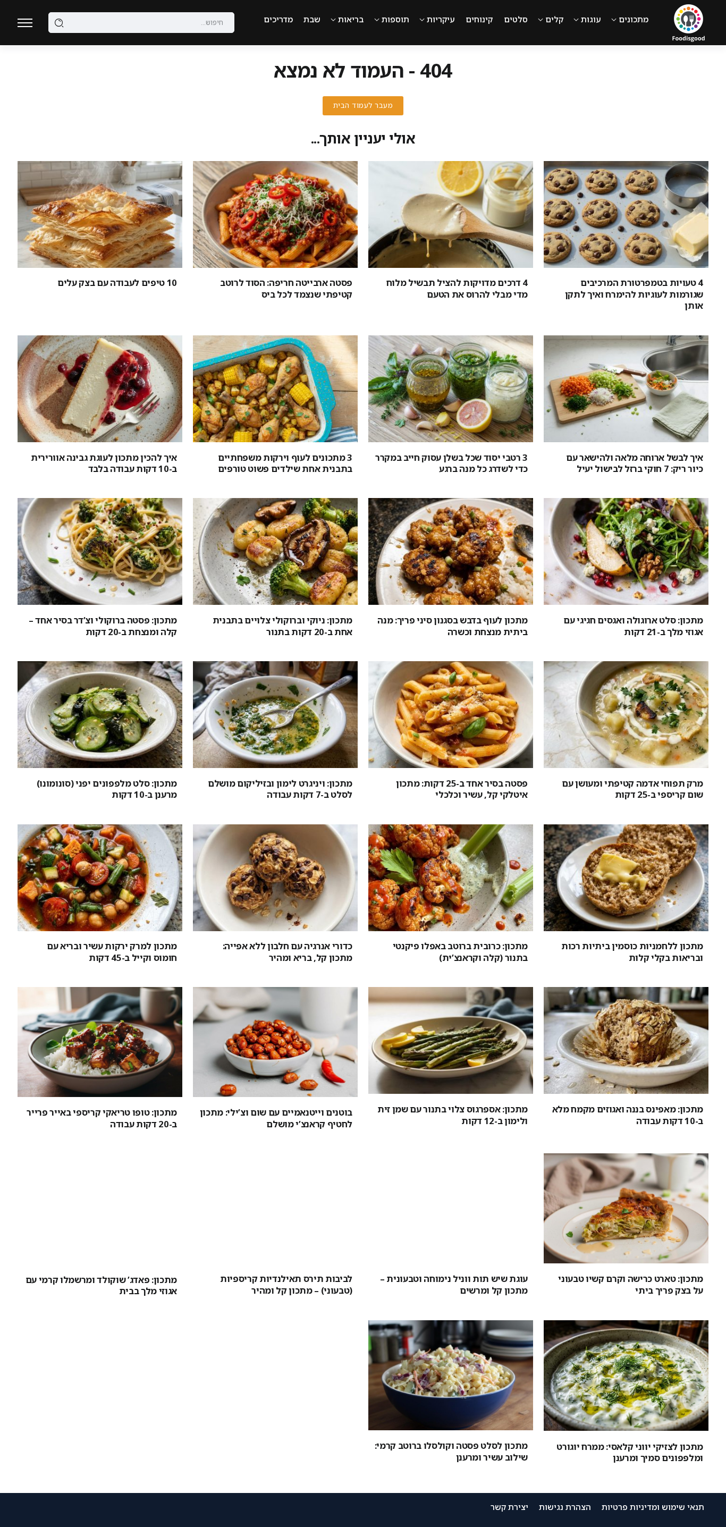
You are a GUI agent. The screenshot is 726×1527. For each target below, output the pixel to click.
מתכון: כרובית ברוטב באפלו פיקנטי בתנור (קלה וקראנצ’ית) (460, 951)
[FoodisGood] (688, 21)
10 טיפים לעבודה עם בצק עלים (117, 282)
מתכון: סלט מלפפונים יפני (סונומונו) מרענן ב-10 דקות (107, 788)
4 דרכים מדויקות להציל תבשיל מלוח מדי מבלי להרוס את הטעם (457, 288)
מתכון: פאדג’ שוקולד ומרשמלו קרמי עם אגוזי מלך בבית (101, 1285)
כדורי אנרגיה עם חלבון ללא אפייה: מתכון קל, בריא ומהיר (287, 951)
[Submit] (59, 22)
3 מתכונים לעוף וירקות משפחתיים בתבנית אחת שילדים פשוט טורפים (285, 463)
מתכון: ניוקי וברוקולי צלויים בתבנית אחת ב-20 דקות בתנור (282, 625)
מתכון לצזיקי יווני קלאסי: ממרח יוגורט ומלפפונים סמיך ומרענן (629, 1452)
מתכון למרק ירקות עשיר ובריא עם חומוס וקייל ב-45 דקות (112, 951)
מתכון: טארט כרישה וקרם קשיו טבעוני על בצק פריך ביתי (630, 1284)
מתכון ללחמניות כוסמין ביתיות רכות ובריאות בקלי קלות (632, 951)
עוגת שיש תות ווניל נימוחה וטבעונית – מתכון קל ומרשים (454, 1284)
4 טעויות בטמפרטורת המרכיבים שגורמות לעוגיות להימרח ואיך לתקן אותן (634, 293)
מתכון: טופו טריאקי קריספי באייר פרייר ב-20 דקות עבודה (102, 1117)
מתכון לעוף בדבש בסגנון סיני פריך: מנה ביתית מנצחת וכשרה (452, 625)
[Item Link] (626, 214)
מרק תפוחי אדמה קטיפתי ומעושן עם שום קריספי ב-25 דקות (632, 788)
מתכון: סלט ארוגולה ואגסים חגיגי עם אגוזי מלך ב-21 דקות (633, 625)
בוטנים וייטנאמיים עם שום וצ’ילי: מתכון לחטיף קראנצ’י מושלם (276, 1117)
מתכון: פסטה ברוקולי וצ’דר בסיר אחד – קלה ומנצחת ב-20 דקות (103, 625)
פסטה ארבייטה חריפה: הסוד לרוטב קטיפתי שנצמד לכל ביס (286, 288)
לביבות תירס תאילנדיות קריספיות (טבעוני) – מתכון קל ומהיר (286, 1284)
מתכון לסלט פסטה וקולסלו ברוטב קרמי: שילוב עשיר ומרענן (451, 1451)
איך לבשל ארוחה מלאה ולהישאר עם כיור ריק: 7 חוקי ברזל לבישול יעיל (634, 463)
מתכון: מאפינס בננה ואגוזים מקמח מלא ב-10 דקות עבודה (627, 1114)
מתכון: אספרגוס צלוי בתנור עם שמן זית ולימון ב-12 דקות (452, 1114)
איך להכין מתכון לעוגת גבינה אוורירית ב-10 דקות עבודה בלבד (104, 463)
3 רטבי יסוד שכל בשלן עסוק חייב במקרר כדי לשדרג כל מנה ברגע (451, 463)
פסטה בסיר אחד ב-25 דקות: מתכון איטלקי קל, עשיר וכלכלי (462, 788)
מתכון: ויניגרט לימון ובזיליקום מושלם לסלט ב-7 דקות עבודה (280, 788)
